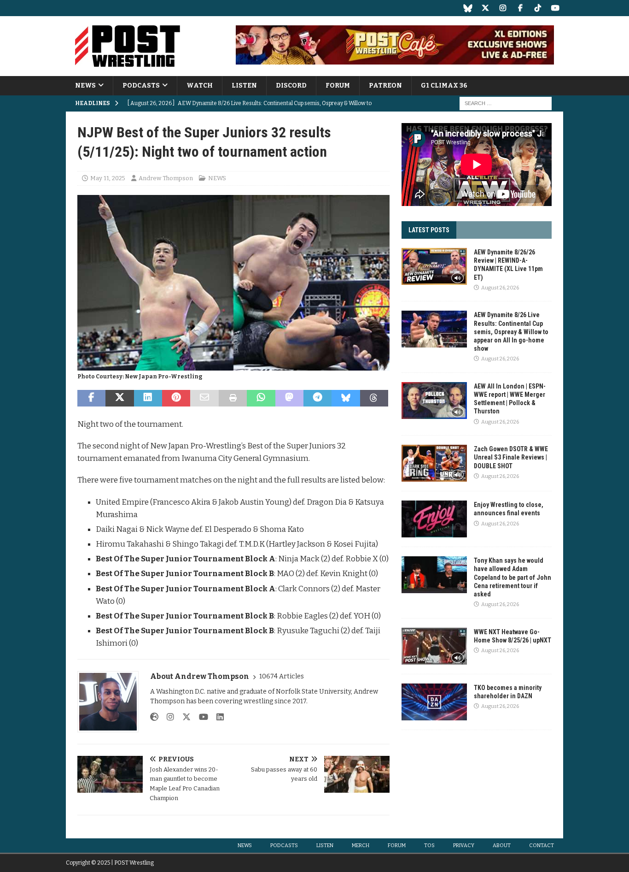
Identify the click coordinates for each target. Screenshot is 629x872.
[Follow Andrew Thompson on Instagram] (167, 717)
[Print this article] (233, 398)
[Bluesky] (468, 8)
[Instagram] (503, 8)
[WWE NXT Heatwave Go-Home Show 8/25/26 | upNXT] (434, 646)
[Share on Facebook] (91, 398)
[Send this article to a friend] (204, 398)
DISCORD (291, 85)
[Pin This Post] (176, 398)
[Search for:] (506, 103)
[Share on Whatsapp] (261, 398)
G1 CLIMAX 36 (444, 85)
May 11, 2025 (107, 178)
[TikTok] (538, 8)
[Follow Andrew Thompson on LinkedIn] (217, 717)
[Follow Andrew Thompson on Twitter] (183, 717)
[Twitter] (485, 8)
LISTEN (244, 85)
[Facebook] (520, 8)
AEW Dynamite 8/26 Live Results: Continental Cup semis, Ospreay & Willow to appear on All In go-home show (511, 331)
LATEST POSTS (428, 230)
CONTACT (541, 845)
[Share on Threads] (374, 398)
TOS (429, 845)
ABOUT (502, 845)
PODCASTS (141, 85)
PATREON (385, 85)
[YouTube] (555, 8)
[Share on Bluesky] (346, 398)
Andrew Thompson (166, 178)
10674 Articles (281, 676)
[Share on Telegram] (317, 398)
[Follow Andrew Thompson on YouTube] (200, 717)
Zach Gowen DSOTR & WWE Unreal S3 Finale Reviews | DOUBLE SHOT (511, 457)
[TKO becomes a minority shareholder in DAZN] (434, 701)
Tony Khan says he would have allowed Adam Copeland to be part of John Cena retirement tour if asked (512, 577)
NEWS (85, 85)
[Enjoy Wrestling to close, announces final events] (434, 519)
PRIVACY (463, 845)
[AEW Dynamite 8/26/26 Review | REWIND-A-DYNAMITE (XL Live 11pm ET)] (434, 266)
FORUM (338, 85)
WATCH (199, 85)
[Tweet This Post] (119, 398)
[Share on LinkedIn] (148, 398)
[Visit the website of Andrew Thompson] (154, 717)
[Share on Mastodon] (289, 398)
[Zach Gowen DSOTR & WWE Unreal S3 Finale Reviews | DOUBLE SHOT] (434, 463)
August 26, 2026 (500, 288)
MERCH (360, 845)
